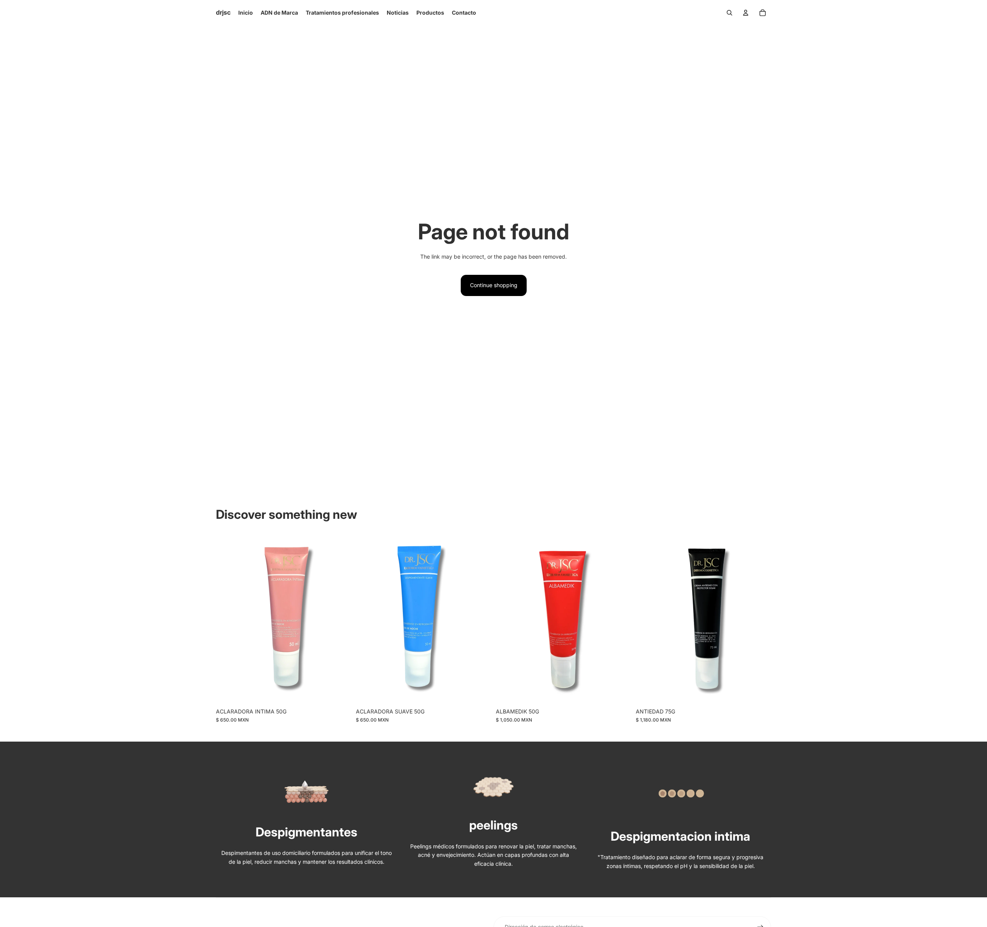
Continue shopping (493, 285)
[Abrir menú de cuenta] (745, 12)
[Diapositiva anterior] (507, 619)
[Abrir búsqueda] (729, 12)
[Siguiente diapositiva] (619, 619)
